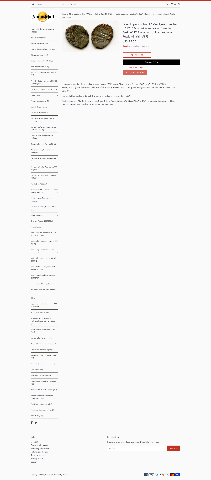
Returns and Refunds (40, 451)
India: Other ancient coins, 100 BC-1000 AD (44, 259)
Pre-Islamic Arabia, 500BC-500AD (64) (43, 208)
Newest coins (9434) (38, 37)
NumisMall (49, 475)
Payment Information (39, 445)
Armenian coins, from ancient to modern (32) (42, 151)
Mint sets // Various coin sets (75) (43, 364)
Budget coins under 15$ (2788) (42, 61)
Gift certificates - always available (43, 49)
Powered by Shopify (61, 475)
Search (34, 461)
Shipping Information (40, 448)
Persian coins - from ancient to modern (44, 199)
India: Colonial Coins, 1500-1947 (44, 284)
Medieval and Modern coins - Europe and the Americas (44, 191)
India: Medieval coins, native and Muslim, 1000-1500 (44, 268)
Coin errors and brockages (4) (42, 349)
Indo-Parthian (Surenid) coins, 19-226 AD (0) (44, 242)
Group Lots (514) (37, 369)
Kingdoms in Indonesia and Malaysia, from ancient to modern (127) (43, 321)
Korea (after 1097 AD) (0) (40, 312)
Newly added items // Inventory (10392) (42, 30)
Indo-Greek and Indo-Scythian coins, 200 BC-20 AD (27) (44, 234)
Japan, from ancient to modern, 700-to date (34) (44, 305)
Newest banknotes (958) (39, 43)
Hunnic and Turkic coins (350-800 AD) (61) (43, 176)
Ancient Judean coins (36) (40, 101)
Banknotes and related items (44, 375)
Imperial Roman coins (44, 107)
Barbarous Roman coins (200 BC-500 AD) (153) (43, 119)
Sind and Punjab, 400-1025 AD (44, 221)
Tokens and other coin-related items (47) (43, 356)
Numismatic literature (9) (40, 66)
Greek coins (44, 95)
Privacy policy (37, 458)
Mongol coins (44, 227)
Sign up (72, 4)
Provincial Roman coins (44, 112)
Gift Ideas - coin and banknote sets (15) (43, 382)
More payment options (137, 67)
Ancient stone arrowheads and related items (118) (42, 396)
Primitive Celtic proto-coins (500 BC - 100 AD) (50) (44, 82)
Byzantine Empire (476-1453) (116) (43, 144)
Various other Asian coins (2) (41, 338)
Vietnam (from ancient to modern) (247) (43, 330)
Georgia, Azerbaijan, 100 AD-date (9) (43, 159)
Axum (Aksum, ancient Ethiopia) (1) (43, 344)
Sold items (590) (37, 415)
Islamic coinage (44, 215)
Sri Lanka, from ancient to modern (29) (43, 290)
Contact (34, 441)
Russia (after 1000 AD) (44, 184)
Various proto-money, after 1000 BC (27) (44, 73)
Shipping (126, 46)
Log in (64, 4)
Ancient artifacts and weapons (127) (44, 389)
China (44, 298)
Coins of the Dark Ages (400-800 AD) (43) (43, 136)
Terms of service (38, 455)
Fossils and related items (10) (41, 404)
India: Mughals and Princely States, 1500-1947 (44, 276)
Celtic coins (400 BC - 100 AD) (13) (44, 89)
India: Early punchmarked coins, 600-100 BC (44, 251)
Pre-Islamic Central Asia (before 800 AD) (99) (44, 168)
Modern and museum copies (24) (43, 410)
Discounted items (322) (39, 55)
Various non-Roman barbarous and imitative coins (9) (43, 128)
